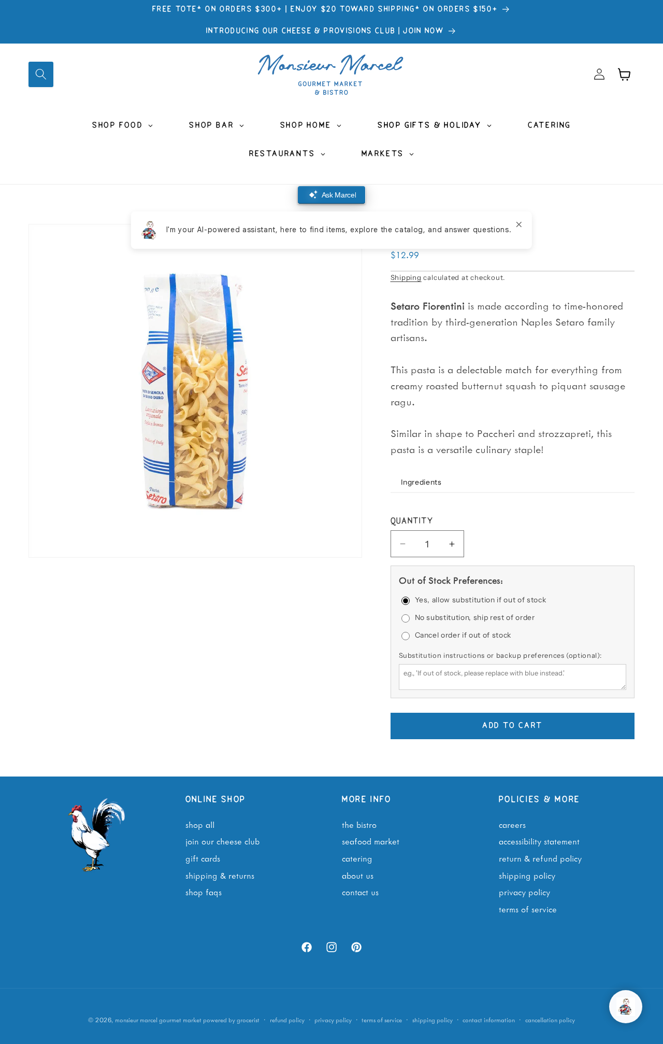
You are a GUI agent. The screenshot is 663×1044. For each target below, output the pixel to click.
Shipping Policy (527, 874)
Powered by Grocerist (231, 1019)
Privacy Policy (524, 891)
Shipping (406, 277)
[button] (40, 74)
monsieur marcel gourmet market (158, 1019)
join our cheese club (222, 840)
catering (357, 858)
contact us (360, 891)
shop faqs (203, 891)
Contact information (489, 1019)
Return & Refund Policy (540, 858)
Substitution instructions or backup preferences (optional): (500, 655)
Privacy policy (333, 1019)
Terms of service (382, 1019)
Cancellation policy (550, 1019)
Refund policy (287, 1019)
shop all (199, 824)
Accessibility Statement (539, 840)
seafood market (370, 840)
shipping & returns (219, 874)
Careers (512, 824)
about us (357, 874)
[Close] (519, 224)
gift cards (202, 858)
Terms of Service (528, 908)
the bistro (359, 824)
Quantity (412, 521)
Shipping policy (432, 1019)
